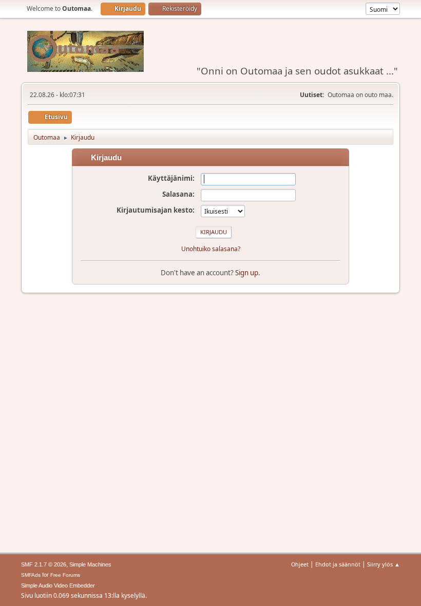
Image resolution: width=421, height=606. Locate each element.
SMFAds (31, 575)
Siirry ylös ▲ (383, 564)
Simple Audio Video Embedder (58, 585)
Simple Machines (90, 564)
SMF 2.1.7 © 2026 (43, 564)
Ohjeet (300, 564)
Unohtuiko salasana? (210, 248)
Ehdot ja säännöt (337, 564)
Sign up (246, 272)
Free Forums (65, 575)
